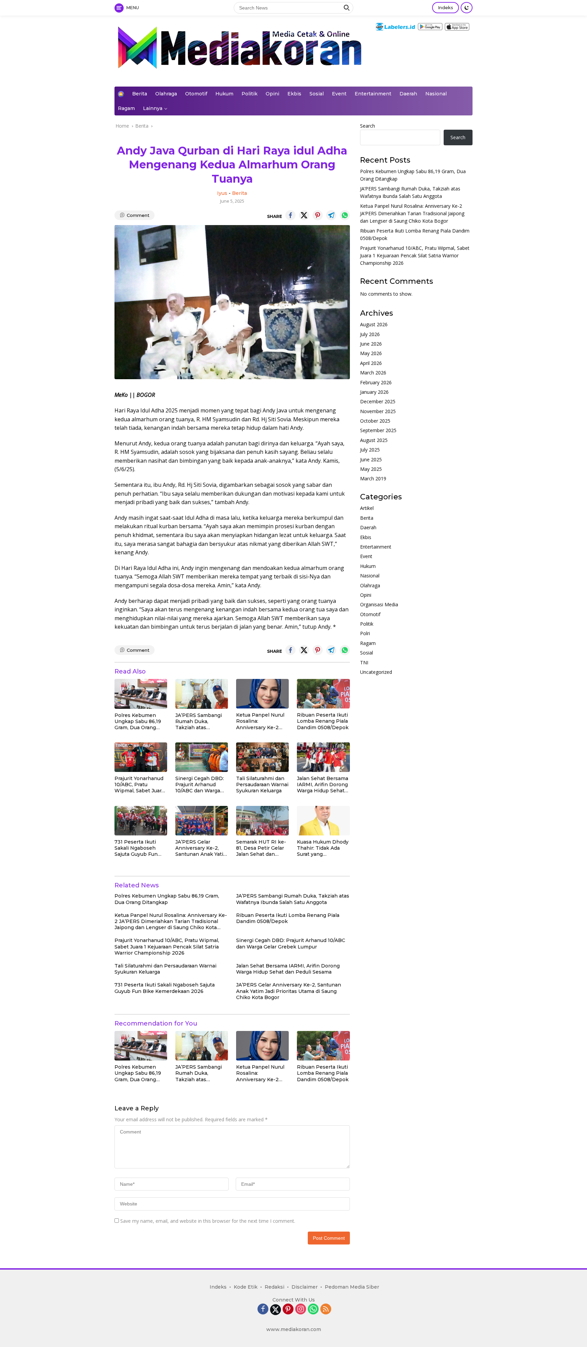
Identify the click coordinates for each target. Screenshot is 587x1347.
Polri (365, 633)
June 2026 (371, 343)
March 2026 (373, 373)
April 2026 (371, 363)
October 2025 (375, 421)
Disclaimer (304, 1287)
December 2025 (377, 402)
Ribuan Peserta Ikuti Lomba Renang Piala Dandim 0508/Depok (323, 721)
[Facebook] (262, 1309)
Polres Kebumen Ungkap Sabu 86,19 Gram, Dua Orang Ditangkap (137, 721)
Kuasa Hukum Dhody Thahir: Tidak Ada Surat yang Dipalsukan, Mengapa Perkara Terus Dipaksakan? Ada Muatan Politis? (323, 848)
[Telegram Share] (331, 215)
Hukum (224, 94)
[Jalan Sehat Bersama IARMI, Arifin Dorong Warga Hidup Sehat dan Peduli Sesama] (323, 757)
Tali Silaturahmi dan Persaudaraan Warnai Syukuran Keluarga (262, 784)
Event (339, 94)
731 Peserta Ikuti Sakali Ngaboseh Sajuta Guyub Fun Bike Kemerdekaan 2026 (137, 848)
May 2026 (371, 353)
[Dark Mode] (467, 7)
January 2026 (374, 392)
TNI (364, 662)
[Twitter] (275, 1309)
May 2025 (371, 469)
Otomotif (196, 94)
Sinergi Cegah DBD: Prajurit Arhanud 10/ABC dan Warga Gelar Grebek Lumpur (199, 784)
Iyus (222, 193)
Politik (249, 94)
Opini (272, 94)
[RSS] (325, 1309)
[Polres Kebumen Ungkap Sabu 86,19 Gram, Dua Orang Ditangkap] (140, 693)
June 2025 (371, 459)
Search (367, 126)
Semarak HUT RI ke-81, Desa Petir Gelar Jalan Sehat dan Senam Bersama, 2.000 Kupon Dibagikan (261, 848)
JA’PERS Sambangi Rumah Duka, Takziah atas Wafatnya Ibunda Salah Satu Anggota (199, 721)
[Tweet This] (304, 215)
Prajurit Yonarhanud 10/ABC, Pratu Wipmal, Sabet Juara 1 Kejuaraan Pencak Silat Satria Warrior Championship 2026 (139, 784)
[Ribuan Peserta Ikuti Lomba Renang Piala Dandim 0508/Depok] (323, 693)
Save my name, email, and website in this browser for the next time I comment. (207, 1221)
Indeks (445, 7)
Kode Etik (245, 1287)
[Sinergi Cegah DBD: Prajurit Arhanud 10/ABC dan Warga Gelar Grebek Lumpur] (201, 757)
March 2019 (373, 479)
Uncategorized (376, 672)
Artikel (367, 508)
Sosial (316, 94)
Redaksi (274, 1287)
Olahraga (166, 94)
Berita (139, 94)
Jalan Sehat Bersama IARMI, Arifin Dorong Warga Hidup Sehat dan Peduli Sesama (322, 784)
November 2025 (378, 411)
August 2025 (374, 440)
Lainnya (152, 108)
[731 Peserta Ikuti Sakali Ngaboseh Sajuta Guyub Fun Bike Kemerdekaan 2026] (140, 820)
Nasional (436, 94)
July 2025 (370, 450)
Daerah (408, 94)
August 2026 (374, 324)
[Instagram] (300, 1309)
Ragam (126, 108)
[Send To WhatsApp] (345, 215)
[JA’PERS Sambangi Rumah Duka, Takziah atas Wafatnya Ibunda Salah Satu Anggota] (201, 693)
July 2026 (370, 334)
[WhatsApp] (313, 1309)
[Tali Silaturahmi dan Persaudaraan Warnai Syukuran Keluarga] (262, 757)
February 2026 (376, 382)
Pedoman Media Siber (352, 1287)
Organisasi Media (379, 605)
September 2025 (378, 430)
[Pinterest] (288, 1309)
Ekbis (294, 94)
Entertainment (373, 94)
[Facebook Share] (290, 215)
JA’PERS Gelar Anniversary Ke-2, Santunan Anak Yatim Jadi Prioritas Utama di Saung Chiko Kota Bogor (201, 848)
